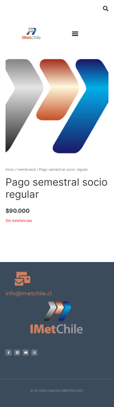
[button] (105, 8)
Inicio (10, 169)
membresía (26, 169)
